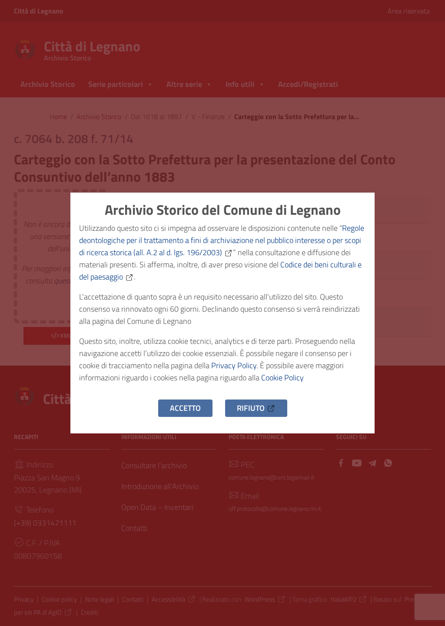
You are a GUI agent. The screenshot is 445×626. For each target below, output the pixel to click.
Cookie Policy (282, 377)
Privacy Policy (233, 365)
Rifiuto (251, 408)
